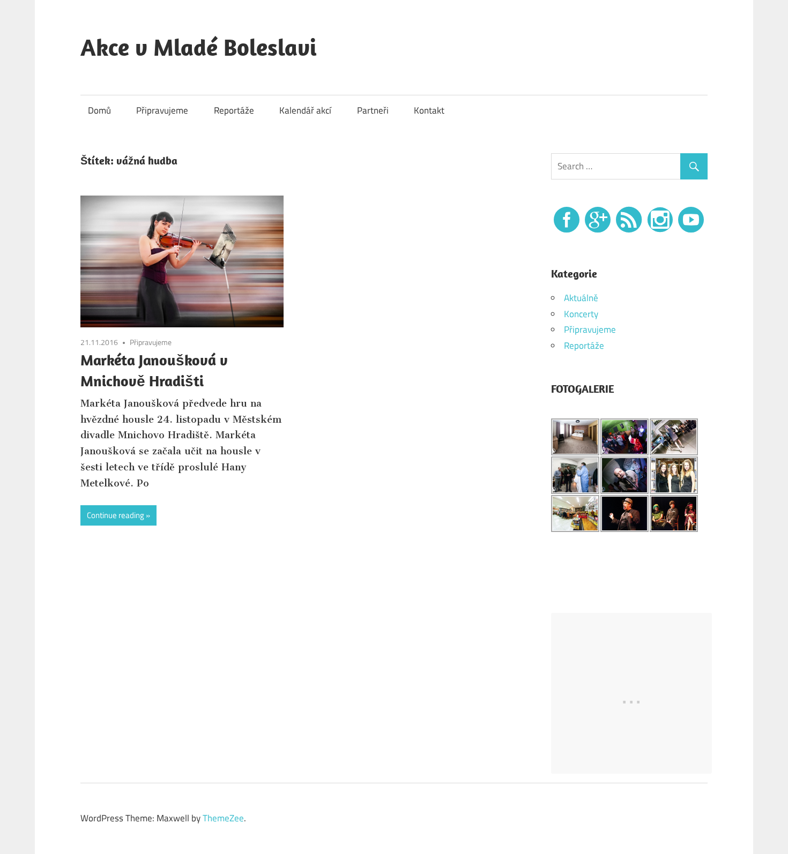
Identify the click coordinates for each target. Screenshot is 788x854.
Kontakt (429, 110)
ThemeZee (223, 818)
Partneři (373, 110)
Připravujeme (162, 110)
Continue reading (115, 515)
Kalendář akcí (305, 110)
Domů (99, 110)
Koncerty (581, 314)
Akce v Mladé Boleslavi (198, 47)
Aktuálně (581, 298)
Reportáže (234, 110)
